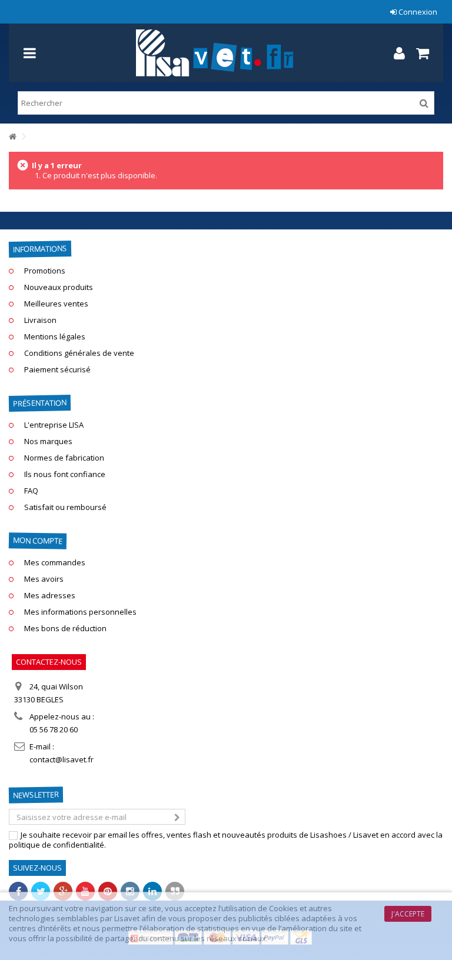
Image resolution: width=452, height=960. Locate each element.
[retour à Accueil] (12, 136)
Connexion (417, 11)
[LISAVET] (214, 52)
